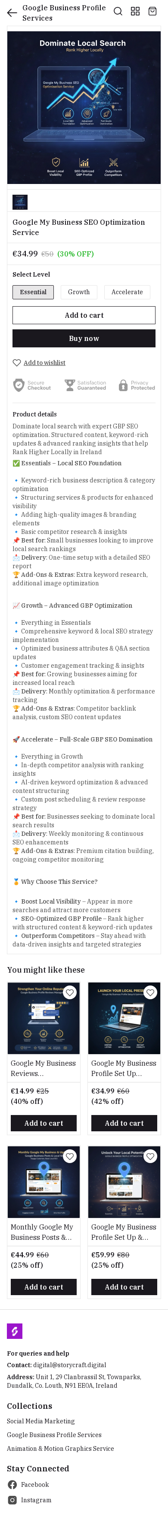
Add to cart (84, 315)
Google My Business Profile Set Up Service (123, 1069)
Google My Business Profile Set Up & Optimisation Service (123, 1232)
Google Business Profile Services (54, 1435)
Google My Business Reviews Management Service (43, 1069)
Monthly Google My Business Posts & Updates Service (42, 1232)
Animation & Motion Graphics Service (60, 1449)
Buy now (84, 338)
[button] (20, 202)
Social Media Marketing (41, 1421)
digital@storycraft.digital (69, 1365)
